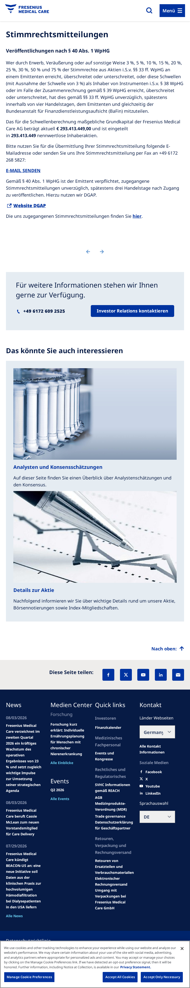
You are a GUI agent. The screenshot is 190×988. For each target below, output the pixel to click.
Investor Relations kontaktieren (132, 311)
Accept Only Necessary (161, 977)
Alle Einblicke (61, 762)
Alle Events (59, 798)
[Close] (182, 948)
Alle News (14, 916)
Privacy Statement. (135, 967)
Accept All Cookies (120, 977)
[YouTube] (143, 675)
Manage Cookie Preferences (29, 977)
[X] (126, 675)
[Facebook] (108, 675)
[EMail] (178, 675)
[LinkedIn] (161, 675)
